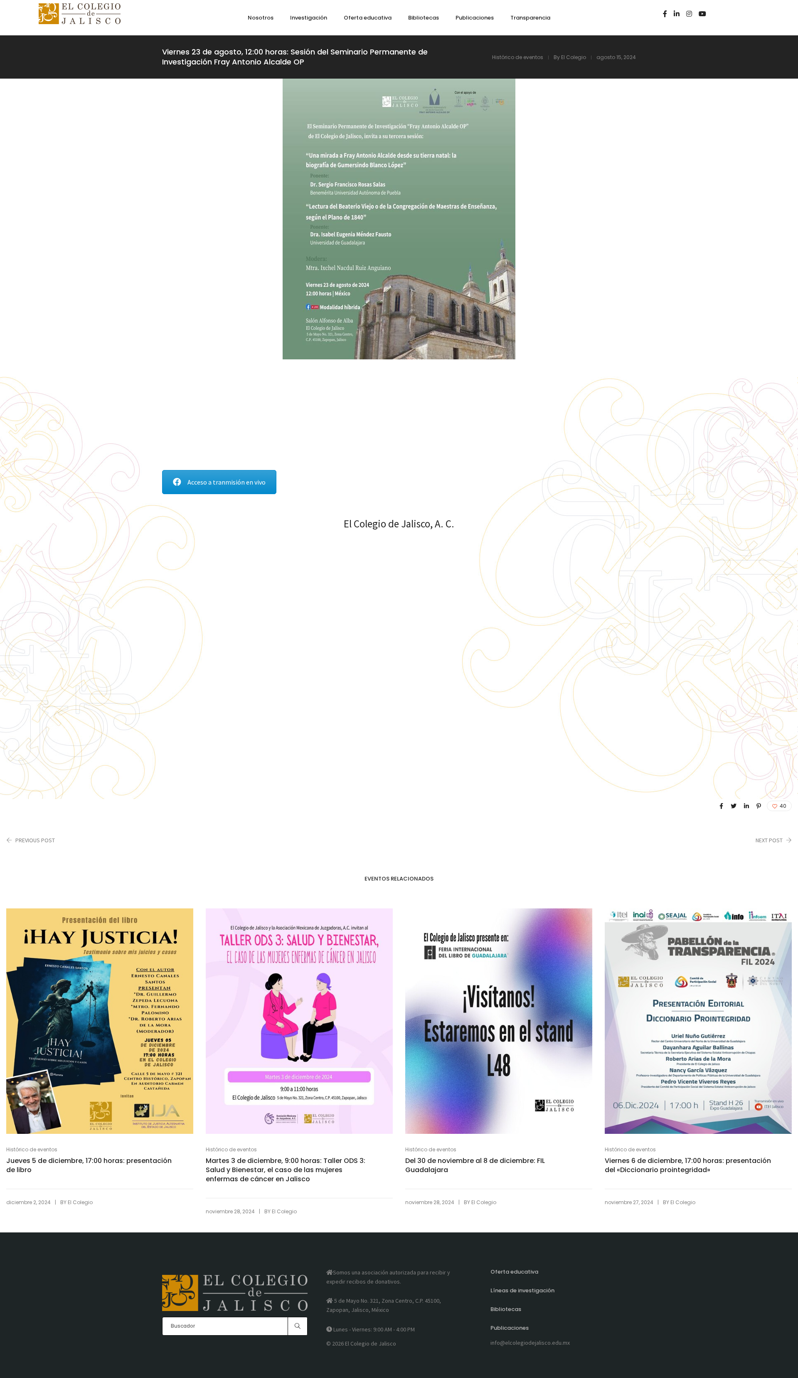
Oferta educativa (514, 1272)
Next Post (769, 840)
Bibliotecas (505, 1309)
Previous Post (35, 840)
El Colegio (573, 57)
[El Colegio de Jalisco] (80, 20)
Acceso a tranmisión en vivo (226, 482)
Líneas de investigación (522, 1290)
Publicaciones (509, 1328)
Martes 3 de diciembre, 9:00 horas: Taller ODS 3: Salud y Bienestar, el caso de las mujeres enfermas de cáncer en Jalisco (285, 1170)
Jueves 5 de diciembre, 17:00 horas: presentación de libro (89, 1165)
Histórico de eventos (517, 57)
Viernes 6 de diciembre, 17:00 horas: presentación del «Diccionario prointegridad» (688, 1165)
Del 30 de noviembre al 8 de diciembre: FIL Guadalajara (475, 1165)
